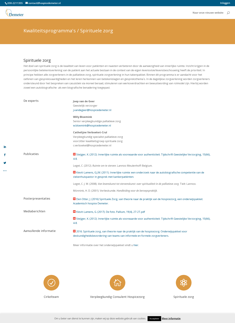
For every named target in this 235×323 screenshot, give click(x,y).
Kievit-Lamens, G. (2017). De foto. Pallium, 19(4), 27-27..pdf (110, 212)
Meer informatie (171, 318)
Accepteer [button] (154, 318)
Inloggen (225, 3)
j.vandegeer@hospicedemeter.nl (92, 110)
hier (135, 245)
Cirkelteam (51, 297)
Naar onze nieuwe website (208, 12)
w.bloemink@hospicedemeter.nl (92, 125)
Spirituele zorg (183, 297)
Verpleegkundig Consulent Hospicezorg (117, 297)
